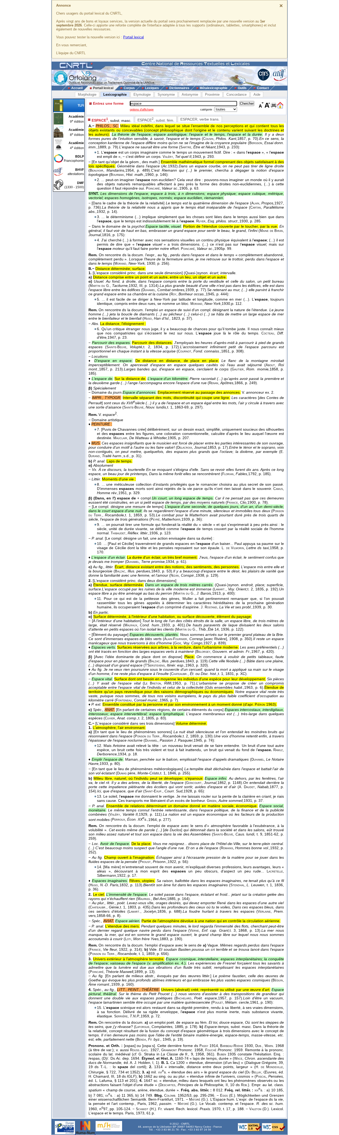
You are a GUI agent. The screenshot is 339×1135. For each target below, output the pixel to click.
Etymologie (142, 95)
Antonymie (190, 95)
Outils (242, 88)
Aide (256, 95)
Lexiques (152, 88)
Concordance (236, 95)
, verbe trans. (200, 119)
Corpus (129, 88)
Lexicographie (115, 95)
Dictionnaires (179, 88)
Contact (263, 88)
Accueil (77, 88)
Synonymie (166, 95)
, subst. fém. (155, 119)
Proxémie (212, 95)
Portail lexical (133, 37)
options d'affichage (142, 109)
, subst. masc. (111, 119)
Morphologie (87, 95)
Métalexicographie (214, 88)
